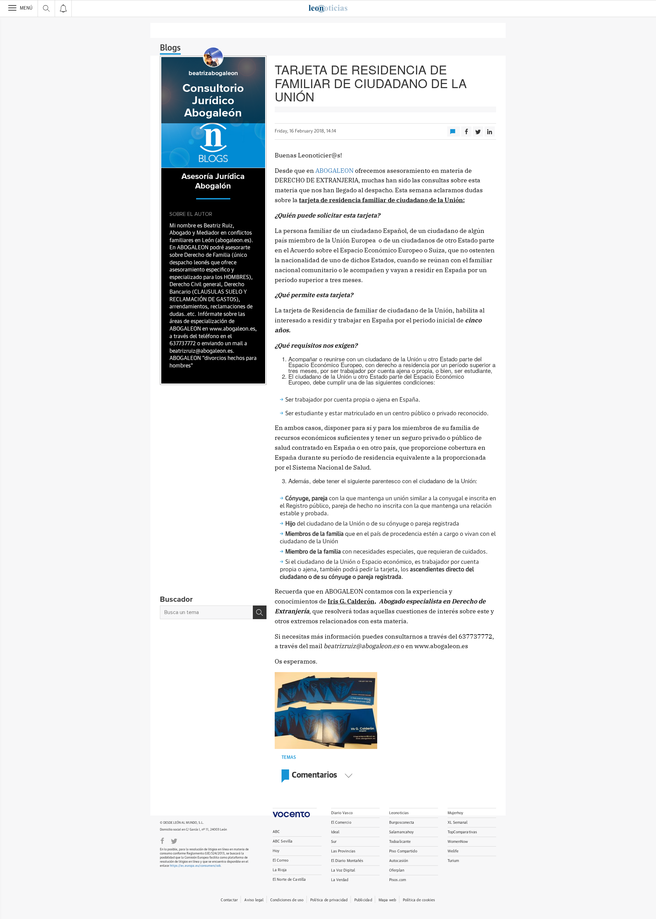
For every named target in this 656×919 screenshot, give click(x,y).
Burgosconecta (401, 822)
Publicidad (363, 900)
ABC (276, 832)
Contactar (229, 900)
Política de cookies (419, 900)
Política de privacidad (329, 900)
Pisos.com (397, 880)
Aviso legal (253, 900)
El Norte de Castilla (289, 879)
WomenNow (458, 842)
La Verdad (339, 880)
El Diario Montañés (347, 861)
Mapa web (387, 900)
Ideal (335, 832)
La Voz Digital (343, 870)
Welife (453, 851)
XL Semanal (458, 822)
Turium (453, 861)
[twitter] (174, 840)
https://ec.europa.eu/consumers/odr (195, 865)
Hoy (276, 851)
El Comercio (341, 822)
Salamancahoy (401, 832)
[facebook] (162, 840)
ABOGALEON (335, 171)
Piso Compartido (403, 851)
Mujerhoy (456, 813)
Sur (334, 842)
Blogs (170, 48)
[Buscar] (259, 612)
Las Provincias (343, 851)
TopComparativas (462, 832)
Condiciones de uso (287, 900)
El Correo (280, 860)
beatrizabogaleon (213, 73)
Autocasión (398, 861)
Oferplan (396, 870)
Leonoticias (399, 813)
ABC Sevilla (282, 841)
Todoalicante (400, 842)
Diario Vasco (342, 813)
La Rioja (280, 870)
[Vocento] (295, 812)
